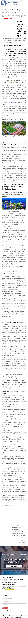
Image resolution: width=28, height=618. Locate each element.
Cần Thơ (4, 232)
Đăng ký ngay (14, 566)
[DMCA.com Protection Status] (9, 588)
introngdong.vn (5, 591)
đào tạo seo (22, 586)
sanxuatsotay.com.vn (6, 592)
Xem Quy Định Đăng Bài (19, 17)
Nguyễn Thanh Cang (13, 82)
